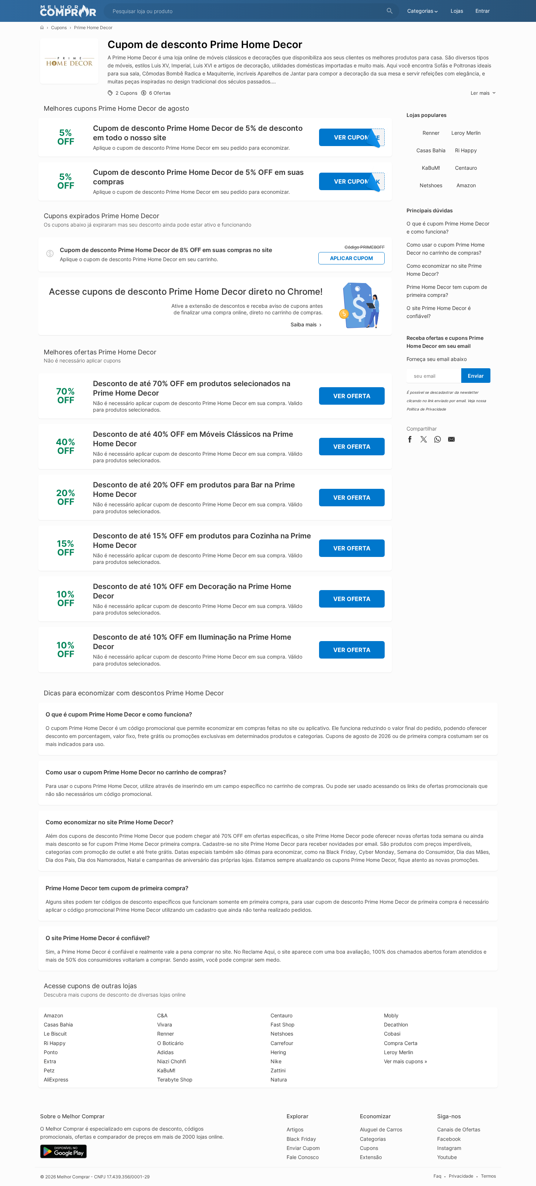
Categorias (373, 1139)
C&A (162, 1015)
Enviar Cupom (303, 1148)
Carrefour (282, 1043)
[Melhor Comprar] (70, 11)
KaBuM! (431, 168)
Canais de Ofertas (458, 1129)
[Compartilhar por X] (423, 440)
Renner (431, 133)
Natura (279, 1079)
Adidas (165, 1052)
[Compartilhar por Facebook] (410, 440)
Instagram (449, 1148)
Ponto (51, 1052)
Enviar (476, 376)
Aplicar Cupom (351, 258)
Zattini (278, 1070)
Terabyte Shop (175, 1079)
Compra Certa (400, 1043)
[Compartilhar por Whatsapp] (437, 440)
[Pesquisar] (389, 11)
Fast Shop (283, 1024)
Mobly (391, 1015)
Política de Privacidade (426, 409)
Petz (49, 1070)
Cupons (59, 27)
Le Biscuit (55, 1033)
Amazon (466, 185)
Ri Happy (466, 150)
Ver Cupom (357, 137)
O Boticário (170, 1043)
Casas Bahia (431, 150)
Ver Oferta (351, 396)
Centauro (466, 168)
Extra (50, 1061)
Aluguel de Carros (381, 1129)
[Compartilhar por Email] (451, 440)
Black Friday (301, 1139)
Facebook (449, 1139)
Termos (488, 1176)
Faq (437, 1176)
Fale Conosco (303, 1157)
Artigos (295, 1129)
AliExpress (56, 1079)
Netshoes (431, 185)
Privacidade (461, 1176)
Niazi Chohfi (171, 1061)
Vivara (164, 1024)
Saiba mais (304, 324)
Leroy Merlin (466, 133)
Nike (276, 1061)
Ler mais (480, 93)
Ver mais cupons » (405, 1061)
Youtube (447, 1157)
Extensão (371, 1157)
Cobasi (392, 1033)
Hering (278, 1052)
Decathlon (396, 1024)
